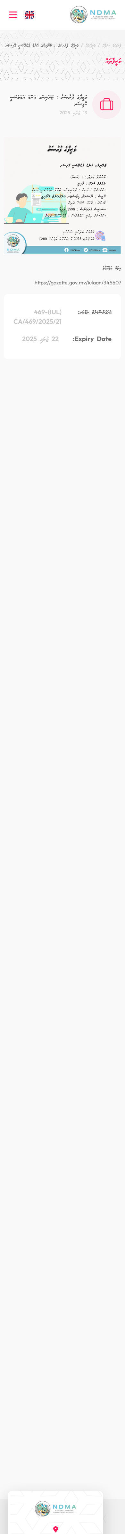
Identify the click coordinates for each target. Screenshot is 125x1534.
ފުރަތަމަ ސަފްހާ (112, 45)
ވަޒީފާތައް (91, 45)
